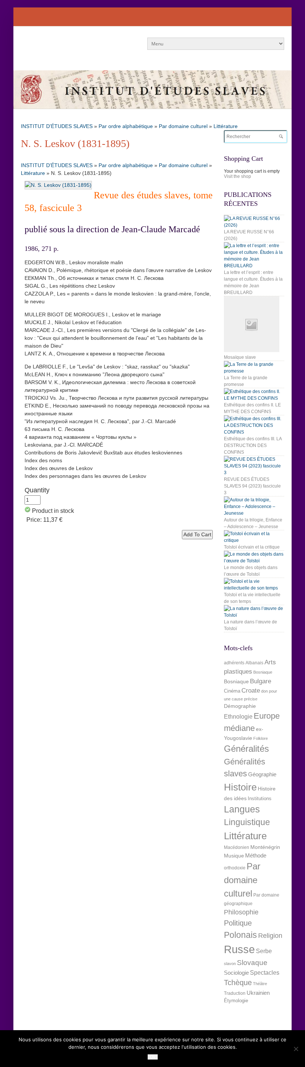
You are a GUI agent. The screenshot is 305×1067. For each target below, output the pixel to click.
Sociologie (236, 973)
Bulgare (260, 681)
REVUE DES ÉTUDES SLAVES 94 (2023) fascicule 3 (252, 486)
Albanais (254, 662)
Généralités (246, 749)
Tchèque (238, 982)
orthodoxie (234, 867)
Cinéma (232, 691)
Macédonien (236, 847)
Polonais (240, 935)
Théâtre (260, 983)
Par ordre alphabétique (126, 126)
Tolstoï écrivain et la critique (252, 547)
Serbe (264, 951)
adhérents (234, 662)
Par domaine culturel (183, 126)
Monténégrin (265, 847)
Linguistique (247, 822)
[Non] (295, 1048)
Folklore (260, 738)
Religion (270, 935)
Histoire (240, 787)
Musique (234, 856)
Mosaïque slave (240, 357)
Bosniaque (262, 672)
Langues (242, 809)
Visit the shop (237, 176)
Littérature (226, 126)
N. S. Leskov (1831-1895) (75, 143)
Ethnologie (238, 716)
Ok (152, 1057)
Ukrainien (258, 993)
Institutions (260, 798)
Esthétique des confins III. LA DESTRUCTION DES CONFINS (253, 445)
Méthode (255, 855)
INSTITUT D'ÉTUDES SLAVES (57, 126)
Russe (239, 949)
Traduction (234, 993)
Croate (250, 690)
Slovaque (252, 963)
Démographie (240, 706)
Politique (238, 923)
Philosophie (241, 912)
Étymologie (236, 1000)
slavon (230, 963)
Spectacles (264, 972)
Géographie (262, 774)
